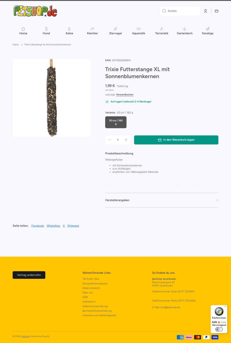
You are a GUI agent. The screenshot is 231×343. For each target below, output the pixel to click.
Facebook (37, 225)
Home (16, 44)
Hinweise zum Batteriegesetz (99, 315)
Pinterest (73, 225)
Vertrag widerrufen (29, 275)
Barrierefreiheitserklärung (97, 310)
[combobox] (180, 11)
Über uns (87, 292)
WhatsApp (53, 225)
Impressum (88, 301)
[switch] (219, 329)
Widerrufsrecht (91, 288)
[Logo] (35, 11)
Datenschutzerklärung (95, 306)
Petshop (25, 336)
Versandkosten (124, 94)
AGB (85, 297)
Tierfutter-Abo (90, 278)
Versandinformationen (95, 283)
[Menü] (225, 307)
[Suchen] (163, 11)
